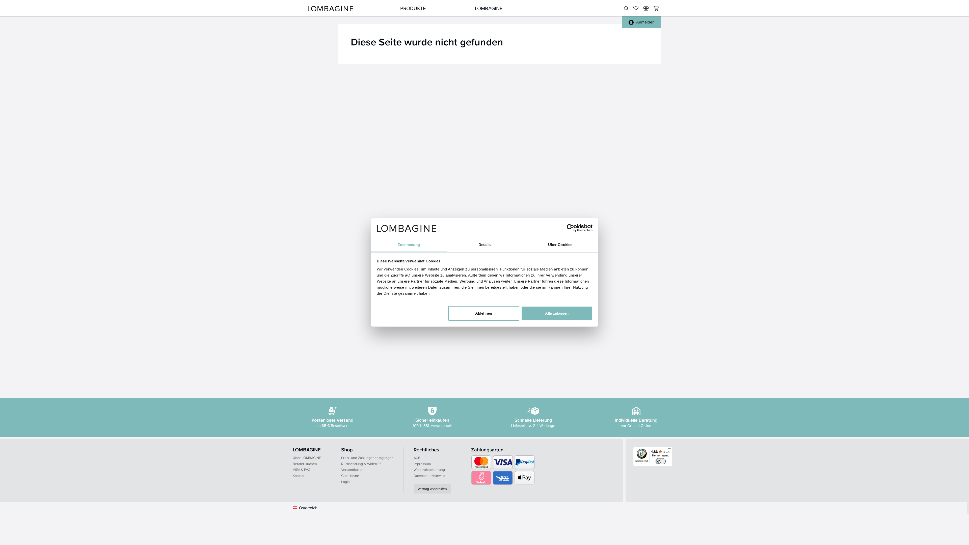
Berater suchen (305, 463)
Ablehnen (483, 313)
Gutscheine (350, 475)
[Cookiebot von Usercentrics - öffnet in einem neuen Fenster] (570, 228)
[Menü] (669, 450)
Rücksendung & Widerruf (361, 463)
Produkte (413, 8)
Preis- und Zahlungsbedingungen (367, 457)
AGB (417, 457)
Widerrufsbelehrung (429, 469)
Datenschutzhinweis (429, 475)
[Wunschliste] (646, 8)
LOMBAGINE (488, 8)
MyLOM (563, 8)
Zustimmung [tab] (409, 244)
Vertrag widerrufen (432, 488)
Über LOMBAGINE (307, 457)
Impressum (422, 463)
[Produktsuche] (626, 9)
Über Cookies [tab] (560, 244)
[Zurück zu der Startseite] (330, 8)
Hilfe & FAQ (302, 469)
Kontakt (298, 475)
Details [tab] (484, 244)
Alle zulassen (557, 313)
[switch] (661, 461)
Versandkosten (353, 469)
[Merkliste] (635, 8)
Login (345, 481)
